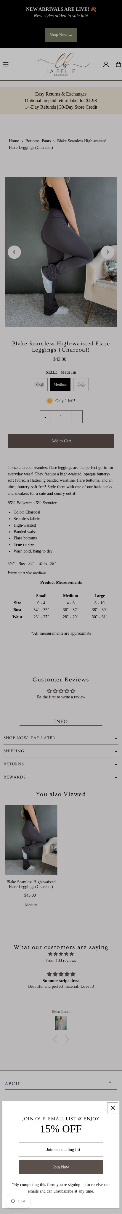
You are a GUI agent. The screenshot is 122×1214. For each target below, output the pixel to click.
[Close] (112, 1108)
